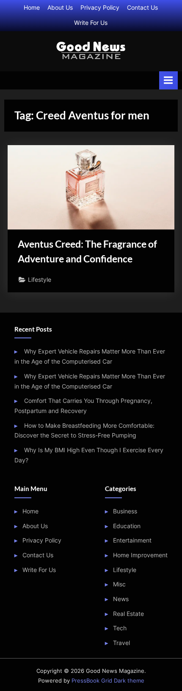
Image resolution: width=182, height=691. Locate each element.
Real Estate (128, 613)
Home (32, 7)
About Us (60, 7)
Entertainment (132, 540)
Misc (119, 584)
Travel (121, 643)
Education (127, 526)
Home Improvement (140, 555)
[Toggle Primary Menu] (168, 80)
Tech (120, 628)
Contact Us (142, 7)
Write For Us (91, 22)
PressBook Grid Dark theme (108, 681)
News (121, 599)
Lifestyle (39, 279)
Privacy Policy (99, 7)
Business (125, 511)
